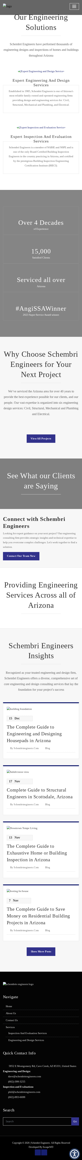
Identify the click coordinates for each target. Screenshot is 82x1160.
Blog (47, 748)
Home (9, 1006)
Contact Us (12, 1020)
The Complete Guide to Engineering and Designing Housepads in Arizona (34, 733)
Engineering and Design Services (26, 1040)
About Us (11, 1013)
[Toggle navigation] (74, 6)
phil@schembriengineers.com (24, 1091)
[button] (74, 1154)
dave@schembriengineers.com (24, 1076)
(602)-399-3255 (16, 1081)
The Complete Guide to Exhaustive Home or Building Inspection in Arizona (37, 852)
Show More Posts (41, 951)
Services (10, 1027)
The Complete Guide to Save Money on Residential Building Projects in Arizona (38, 915)
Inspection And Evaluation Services (27, 1033)
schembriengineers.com (24, 748)
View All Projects (41, 438)
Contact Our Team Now (21, 555)
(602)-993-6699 (16, 1097)
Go (75, 1121)
